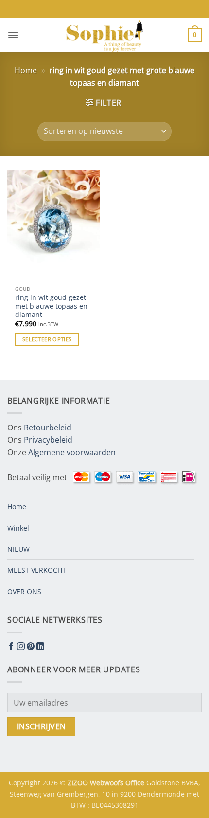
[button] (13, 35)
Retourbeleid (47, 427)
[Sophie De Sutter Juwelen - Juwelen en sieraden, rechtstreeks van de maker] (104, 35)
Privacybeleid (48, 439)
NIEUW (18, 549)
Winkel (18, 528)
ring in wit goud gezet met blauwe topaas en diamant (51, 306)
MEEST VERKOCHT (36, 570)
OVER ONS (24, 591)
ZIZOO (79, 782)
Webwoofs (107, 782)
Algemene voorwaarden (72, 452)
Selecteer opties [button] (46, 339)
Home (26, 70)
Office (135, 782)
